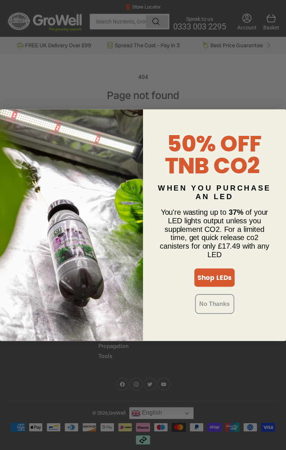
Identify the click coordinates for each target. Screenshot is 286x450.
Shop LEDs (214, 277)
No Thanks (214, 303)
